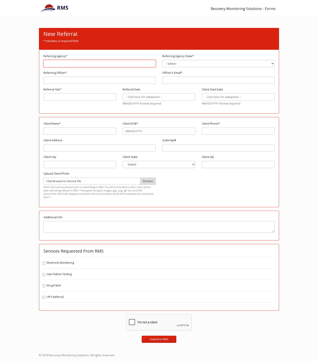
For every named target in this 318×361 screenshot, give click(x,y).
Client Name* (52, 123)
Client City (49, 157)
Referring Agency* (55, 56)
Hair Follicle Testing (59, 274)
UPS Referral (55, 297)
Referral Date (131, 89)
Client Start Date (212, 89)
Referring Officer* (55, 73)
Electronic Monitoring (60, 263)
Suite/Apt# (169, 140)
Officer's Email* (172, 73)
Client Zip (208, 157)
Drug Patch (54, 285)
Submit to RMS (159, 339)
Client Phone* (211, 123)
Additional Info (53, 217)
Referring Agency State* (178, 56)
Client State (130, 157)
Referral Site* (52, 89)
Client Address (53, 140)
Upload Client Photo (56, 173)
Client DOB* (130, 123)
